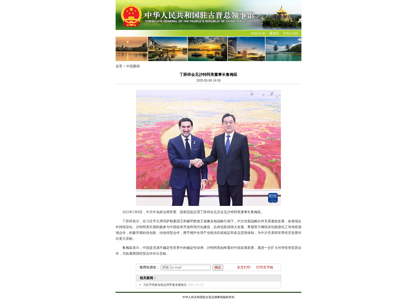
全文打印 (243, 267)
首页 (119, 66)
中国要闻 (133, 66)
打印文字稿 (264, 267)
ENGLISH (290, 33)
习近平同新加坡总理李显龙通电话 (165, 285)
